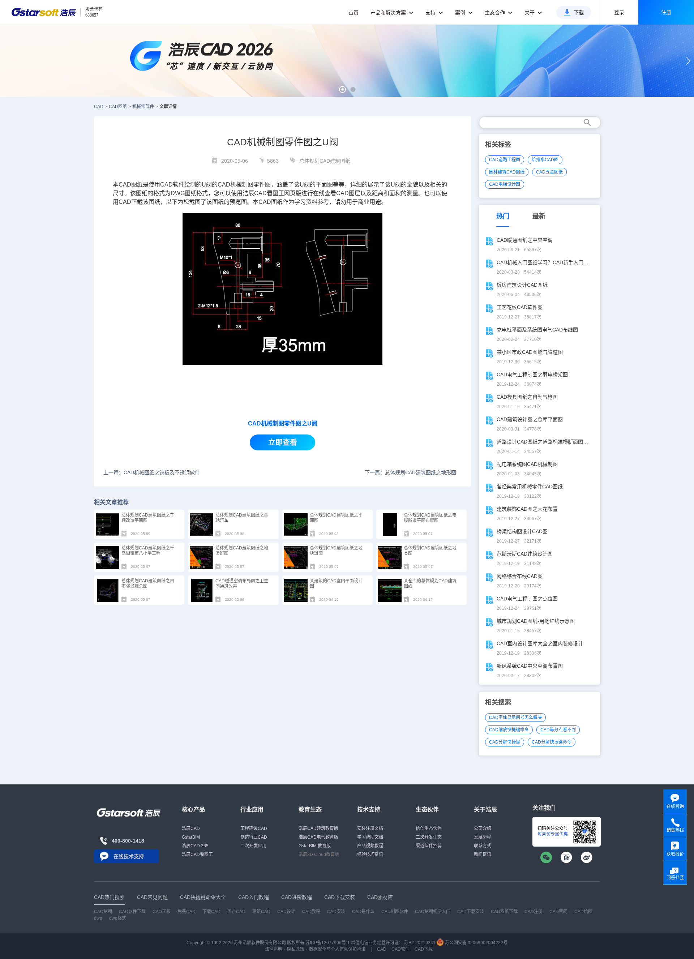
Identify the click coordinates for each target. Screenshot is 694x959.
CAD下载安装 (470, 911)
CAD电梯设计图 (504, 184)
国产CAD (236, 911)
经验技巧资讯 (370, 854)
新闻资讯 (482, 854)
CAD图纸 (118, 106)
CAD (166, 184)
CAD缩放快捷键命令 (509, 729)
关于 (530, 13)
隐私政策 (295, 949)
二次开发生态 (429, 837)
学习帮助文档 (370, 837)
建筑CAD (261, 911)
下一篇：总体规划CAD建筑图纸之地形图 (410, 472)
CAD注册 (533, 911)
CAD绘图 (583, 911)
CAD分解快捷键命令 (551, 742)
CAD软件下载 (132, 911)
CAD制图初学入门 (432, 911)
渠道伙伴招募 (429, 845)
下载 (579, 12)
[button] (342, 89)
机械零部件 (143, 106)
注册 (666, 12)
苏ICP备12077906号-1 (327, 942)
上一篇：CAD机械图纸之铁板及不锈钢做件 (151, 472)
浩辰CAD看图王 (197, 854)
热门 (502, 216)
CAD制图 (103, 911)
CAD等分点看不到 (558, 729)
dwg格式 (117, 918)
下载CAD (211, 911)
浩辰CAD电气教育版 (318, 837)
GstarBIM (191, 837)
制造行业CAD (253, 837)
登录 (619, 12)
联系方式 (482, 845)
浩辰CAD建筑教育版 (318, 828)
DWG (178, 193)
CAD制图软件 (394, 911)
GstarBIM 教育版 (315, 845)
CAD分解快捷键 (504, 742)
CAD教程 (311, 911)
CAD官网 (558, 911)
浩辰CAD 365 (195, 845)
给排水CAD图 (545, 159)
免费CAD (186, 911)
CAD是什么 (363, 911)
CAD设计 (286, 911)
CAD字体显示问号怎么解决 (515, 717)
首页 (353, 13)
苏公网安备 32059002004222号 (475, 942)
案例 (461, 13)
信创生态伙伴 (429, 828)
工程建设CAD (253, 828)
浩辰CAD (191, 828)
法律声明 (273, 949)
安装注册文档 (370, 828)
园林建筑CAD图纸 (506, 172)
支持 (431, 13)
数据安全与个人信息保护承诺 (337, 949)
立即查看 (282, 442)
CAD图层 (348, 193)
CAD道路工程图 (504, 159)
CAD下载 (131, 202)
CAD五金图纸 (549, 172)
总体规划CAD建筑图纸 (324, 161)
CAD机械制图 (235, 184)
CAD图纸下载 (504, 911)
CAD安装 (336, 911)
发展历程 (482, 837)
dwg (98, 918)
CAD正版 (162, 911)
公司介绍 (482, 828)
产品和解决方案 (388, 13)
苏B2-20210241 (420, 942)
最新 (538, 216)
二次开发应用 (253, 845)
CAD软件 (400, 949)
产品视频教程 (370, 845)
